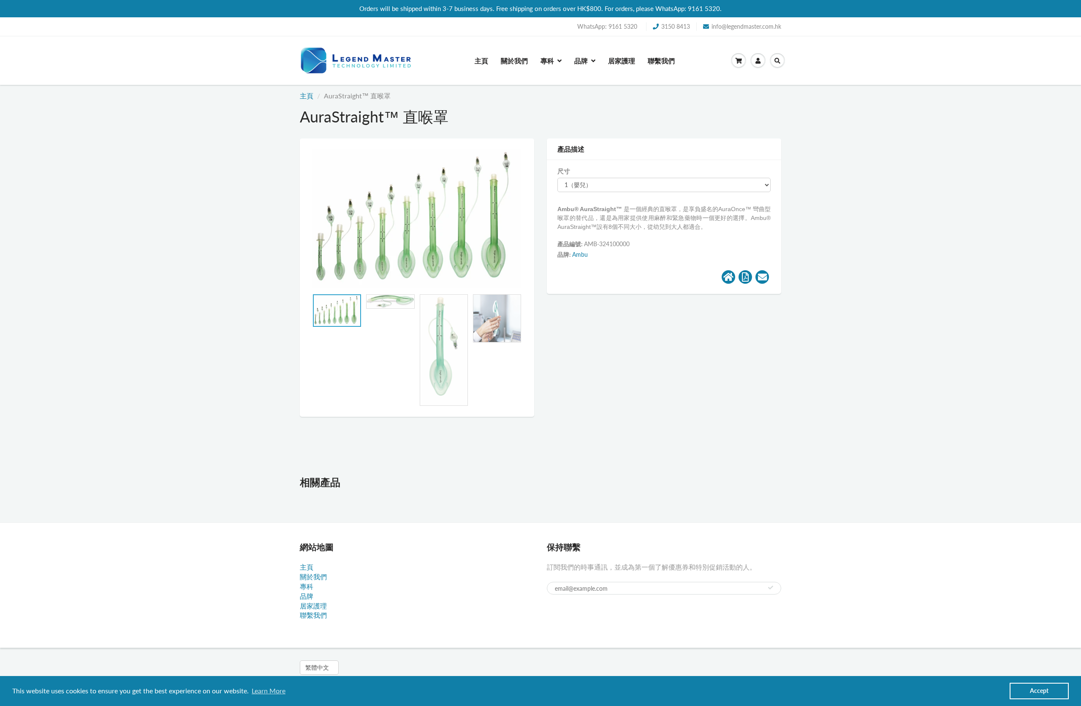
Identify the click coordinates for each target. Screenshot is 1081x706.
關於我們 (514, 61)
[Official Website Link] (728, 277)
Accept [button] (1039, 690)
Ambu (580, 254)
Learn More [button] (268, 691)
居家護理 (621, 61)
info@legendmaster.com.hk (746, 26)
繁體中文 (317, 667)
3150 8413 (675, 26)
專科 (547, 61)
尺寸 (563, 171)
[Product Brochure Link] (745, 277)
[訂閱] (771, 588)
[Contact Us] (762, 277)
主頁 (481, 61)
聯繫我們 (661, 61)
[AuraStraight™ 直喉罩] (417, 218)
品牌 (581, 61)
